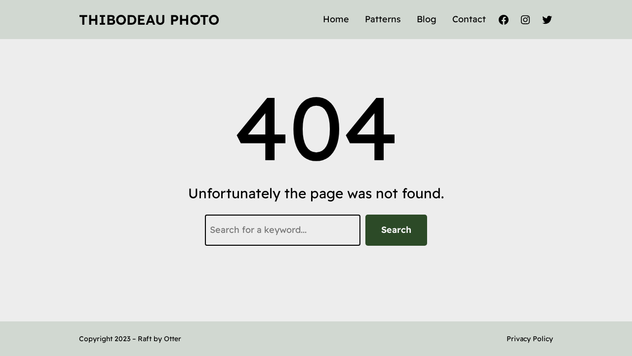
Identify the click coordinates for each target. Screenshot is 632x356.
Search (396, 229)
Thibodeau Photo (149, 19)
